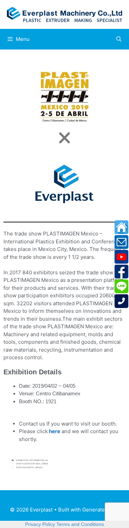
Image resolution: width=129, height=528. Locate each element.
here (54, 431)
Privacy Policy (40, 524)
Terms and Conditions (80, 524)
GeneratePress (100, 509)
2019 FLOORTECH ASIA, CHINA (32, 463)
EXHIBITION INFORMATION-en (32, 460)
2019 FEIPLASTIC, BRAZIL (29, 467)
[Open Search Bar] (119, 39)
